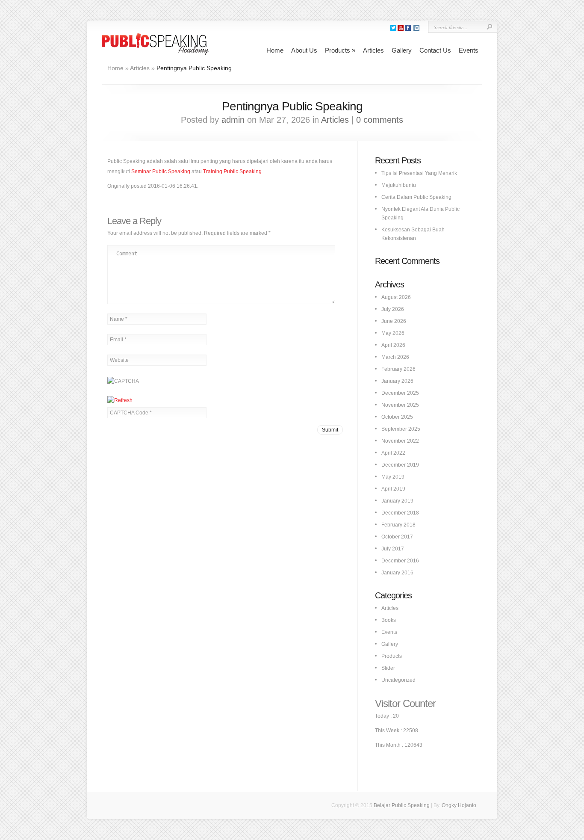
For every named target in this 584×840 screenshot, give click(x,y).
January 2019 (397, 501)
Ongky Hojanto (459, 805)
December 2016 (400, 561)
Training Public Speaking (232, 172)
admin (233, 119)
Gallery (402, 50)
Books (388, 620)
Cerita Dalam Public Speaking (416, 197)
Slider (388, 668)
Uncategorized (398, 680)
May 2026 (392, 333)
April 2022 (393, 453)
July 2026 (392, 309)
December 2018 (400, 513)
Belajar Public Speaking (402, 805)
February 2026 (398, 369)
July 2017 (392, 549)
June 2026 (393, 321)
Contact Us (435, 50)
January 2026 (397, 381)
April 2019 (393, 489)
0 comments (379, 119)
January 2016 (397, 573)
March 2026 (395, 357)
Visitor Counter (405, 703)
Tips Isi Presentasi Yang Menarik (419, 173)
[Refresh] (120, 400)
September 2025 (400, 429)
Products (340, 50)
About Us (304, 50)
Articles (373, 50)
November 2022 (400, 441)
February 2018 (398, 525)
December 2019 (400, 465)
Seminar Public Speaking (160, 172)
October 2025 (397, 417)
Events (468, 50)
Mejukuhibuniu (398, 185)
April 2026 (393, 345)
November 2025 (400, 405)
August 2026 (396, 297)
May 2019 (392, 477)
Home (274, 50)
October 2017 (397, 537)
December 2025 (400, 393)
